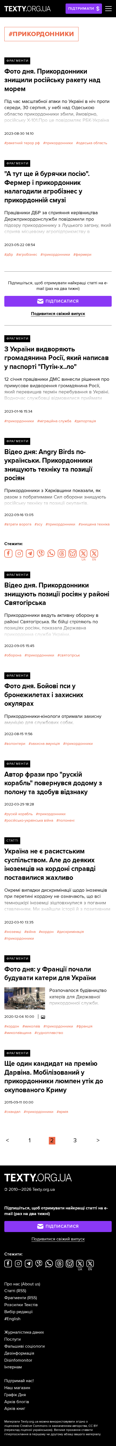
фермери (83, 254)
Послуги (12, 1339)
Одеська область (92, 143)
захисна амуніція (45, 743)
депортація (86, 421)
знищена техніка (95, 524)
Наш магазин (17, 1387)
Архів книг (14, 1408)
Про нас (12, 1284)
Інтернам (13, 1367)
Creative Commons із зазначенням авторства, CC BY (59, 1426)
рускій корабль (19, 814)
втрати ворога (18, 524)
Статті (12, 841)
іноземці (13, 931)
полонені (66, 820)
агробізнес (27, 254)
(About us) (30, 1284)
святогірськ (70, 655)
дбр (9, 254)
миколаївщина (18, 1032)
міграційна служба (55, 421)
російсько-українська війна (29, 820)
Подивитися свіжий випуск (58, 313)
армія (63, 1111)
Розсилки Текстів (21, 1304)
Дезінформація (19, 1353)
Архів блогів (16, 1402)
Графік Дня (15, 1394)
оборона (13, 655)
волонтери (15, 743)
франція (86, 1026)
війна (31, 931)
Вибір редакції (18, 1311)
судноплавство (50, 1032)
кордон (47, 931)
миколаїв (32, 1026)
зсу (39, 524)
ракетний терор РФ (23, 143)
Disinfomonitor (18, 1360)
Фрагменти (17, 61)
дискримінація (71, 931)
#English (12, 1319)
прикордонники (59, 143)
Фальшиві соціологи (24, 1346)
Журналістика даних (24, 1332)
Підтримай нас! (19, 1380)
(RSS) (21, 1290)
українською (42, 1430)
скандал (13, 1111)
